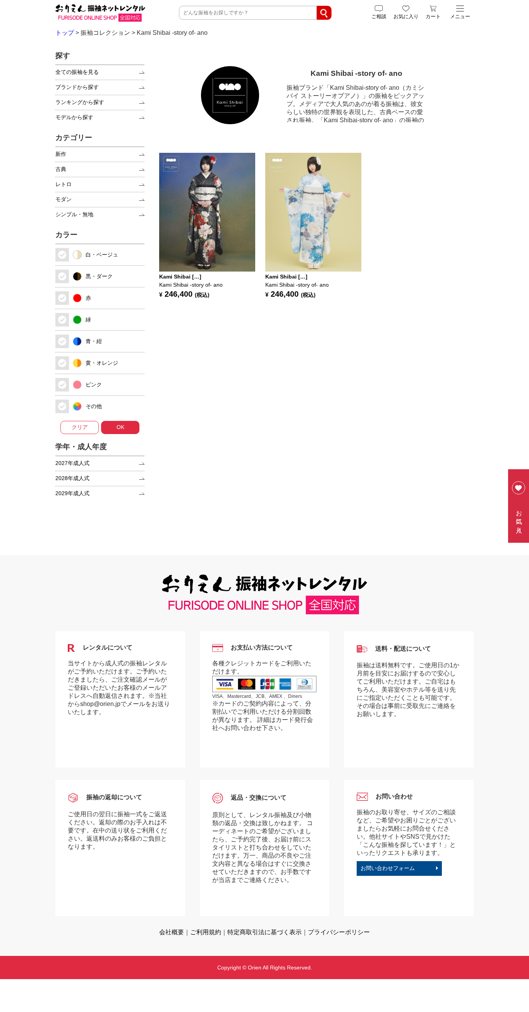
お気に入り (519, 518)
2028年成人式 (72, 478)
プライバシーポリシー (339, 932)
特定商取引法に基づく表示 (264, 932)
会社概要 (171, 932)
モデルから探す (74, 117)
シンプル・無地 (74, 214)
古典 (60, 169)
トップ (64, 32)
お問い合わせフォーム (388, 868)
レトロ (63, 184)
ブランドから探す (77, 87)
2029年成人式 (72, 493)
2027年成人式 (72, 463)
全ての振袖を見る (77, 72)
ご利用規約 (205, 932)
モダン (63, 199)
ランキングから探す (79, 102)
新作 (60, 154)
